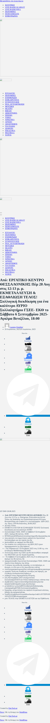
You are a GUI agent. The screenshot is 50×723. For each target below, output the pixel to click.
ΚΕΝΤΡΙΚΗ (10, 5)
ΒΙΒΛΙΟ (8, 111)
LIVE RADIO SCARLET (15, 7)
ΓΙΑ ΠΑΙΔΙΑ (10, 126)
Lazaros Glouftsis (16, 327)
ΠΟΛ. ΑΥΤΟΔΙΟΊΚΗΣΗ (14, 104)
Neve (2, 712)
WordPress (23, 712)
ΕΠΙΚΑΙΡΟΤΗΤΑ (12, 100)
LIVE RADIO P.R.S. (13, 9)
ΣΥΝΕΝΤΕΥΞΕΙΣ (12, 102)
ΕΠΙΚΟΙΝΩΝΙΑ (11, 16)
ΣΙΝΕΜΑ (8, 115)
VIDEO (8, 117)
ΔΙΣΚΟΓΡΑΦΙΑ (11, 113)
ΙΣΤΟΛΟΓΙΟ (10, 93)
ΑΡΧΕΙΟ (8, 122)
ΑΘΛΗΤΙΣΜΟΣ (11, 124)
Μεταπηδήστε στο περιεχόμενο (11, 1)
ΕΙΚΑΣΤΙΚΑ (10, 131)
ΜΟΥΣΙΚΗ (9, 106)
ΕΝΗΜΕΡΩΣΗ (11, 98)
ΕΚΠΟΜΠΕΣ (10, 12)
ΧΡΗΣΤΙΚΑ (10, 120)
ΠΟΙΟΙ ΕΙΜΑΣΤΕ (12, 14)
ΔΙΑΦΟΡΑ (9, 128)
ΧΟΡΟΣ (8, 135)
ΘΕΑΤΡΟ (8, 109)
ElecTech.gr (12, 708)
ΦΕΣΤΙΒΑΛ (10, 133)
